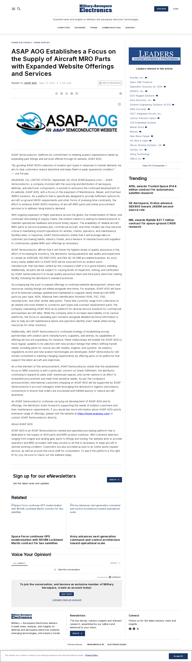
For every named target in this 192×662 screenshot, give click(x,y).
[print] (120, 93)
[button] (13, 9)
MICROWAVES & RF (95, 644)
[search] (19, 9)
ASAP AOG (30, 83)
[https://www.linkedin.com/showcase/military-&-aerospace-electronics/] (134, 628)
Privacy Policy (91, 655)
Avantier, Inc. (137, 77)
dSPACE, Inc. (137, 91)
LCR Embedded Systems (143, 122)
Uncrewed (80, 28)
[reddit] (71, 93)
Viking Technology (140, 154)
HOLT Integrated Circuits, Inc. (145, 113)
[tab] (19, 563)
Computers (63, 28)
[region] (66, 570)
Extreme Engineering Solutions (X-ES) (150, 104)
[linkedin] (61, 93)
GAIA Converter (138, 109)
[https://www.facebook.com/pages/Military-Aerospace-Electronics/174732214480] (130, 628)
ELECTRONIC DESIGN (117, 644)
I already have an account (66, 599)
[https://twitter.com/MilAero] (137, 628)
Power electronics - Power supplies (30, 42)
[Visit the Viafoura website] (115, 577)
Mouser (134, 131)
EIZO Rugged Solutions (142, 95)
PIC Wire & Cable (139, 140)
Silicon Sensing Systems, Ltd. (146, 145)
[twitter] (66, 93)
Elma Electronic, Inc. (141, 100)
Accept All (178, 656)
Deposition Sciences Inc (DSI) (146, 86)
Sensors (130, 28)
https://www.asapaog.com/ (93, 413)
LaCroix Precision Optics (143, 118)
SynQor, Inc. (136, 149)
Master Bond (137, 127)
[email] (76, 93)
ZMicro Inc (135, 158)
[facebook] (56, 93)
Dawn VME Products (141, 82)
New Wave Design (140, 136)
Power (93, 28)
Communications (111, 28)
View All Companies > (154, 165)
